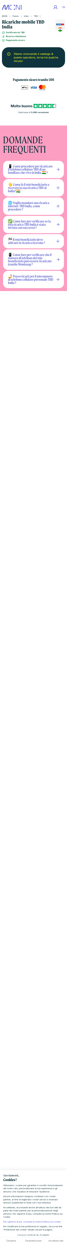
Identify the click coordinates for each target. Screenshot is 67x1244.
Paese (16, 16)
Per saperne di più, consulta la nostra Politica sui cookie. (32, 1221)
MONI (4, 16)
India (26, 16)
